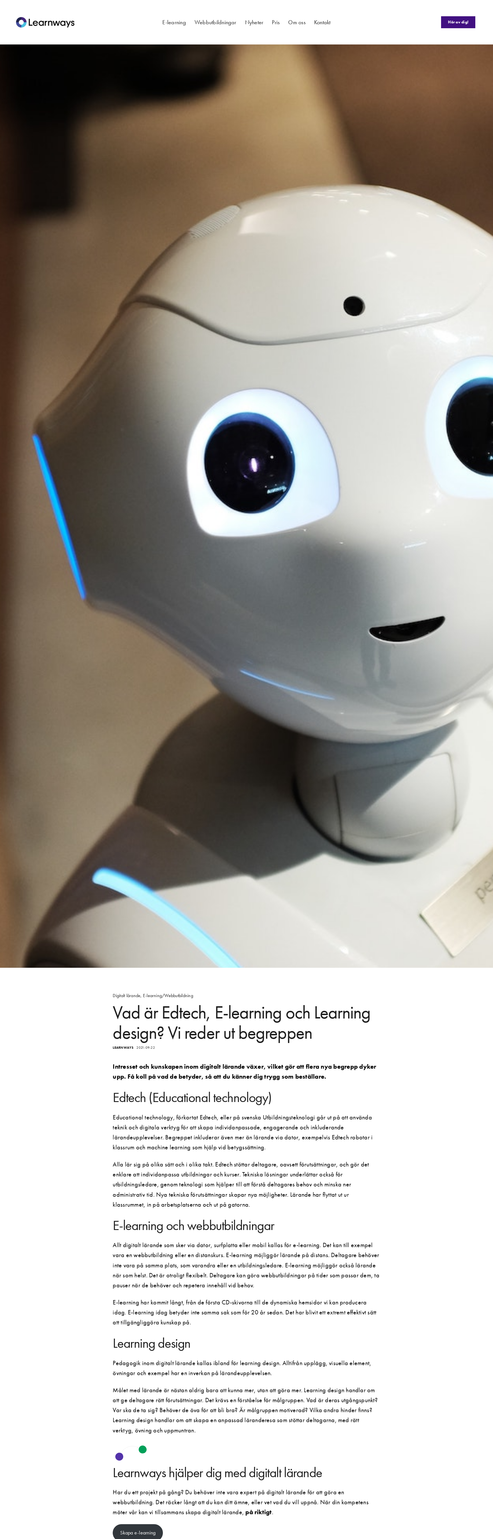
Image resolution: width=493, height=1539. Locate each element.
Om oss (296, 22)
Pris (276, 22)
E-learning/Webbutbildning (168, 995)
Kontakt (322, 22)
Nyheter (254, 22)
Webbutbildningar (216, 22)
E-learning (174, 22)
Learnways (123, 1047)
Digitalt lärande (126, 995)
